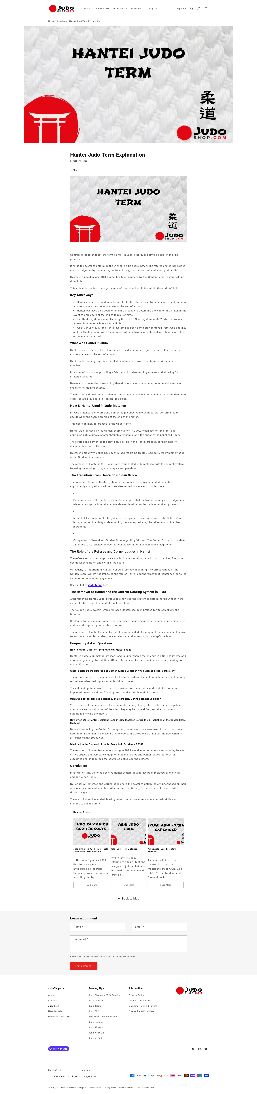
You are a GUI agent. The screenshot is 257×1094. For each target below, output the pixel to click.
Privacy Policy (136, 995)
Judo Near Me (96, 1032)
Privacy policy (110, 1088)
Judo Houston (96, 1022)
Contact (52, 1000)
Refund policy (95, 1088)
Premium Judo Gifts (59, 1016)
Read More (91, 885)
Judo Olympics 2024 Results (104, 995)
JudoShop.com (61, 1088)
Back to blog (130, 898)
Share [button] (76, 170)
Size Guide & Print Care (141, 1011)
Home (51, 21)
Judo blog (61, 21)
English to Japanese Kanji (103, 1016)
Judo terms (95, 585)
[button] (85, 8)
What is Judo (96, 1000)
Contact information (145, 1088)
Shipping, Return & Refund (143, 1006)
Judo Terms (95, 1006)
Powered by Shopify (77, 1088)
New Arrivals (55, 1011)
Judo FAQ (94, 1011)
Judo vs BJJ (95, 1038)
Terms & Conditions (140, 1000)
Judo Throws (96, 1027)
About (51, 995)
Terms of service (126, 1088)
